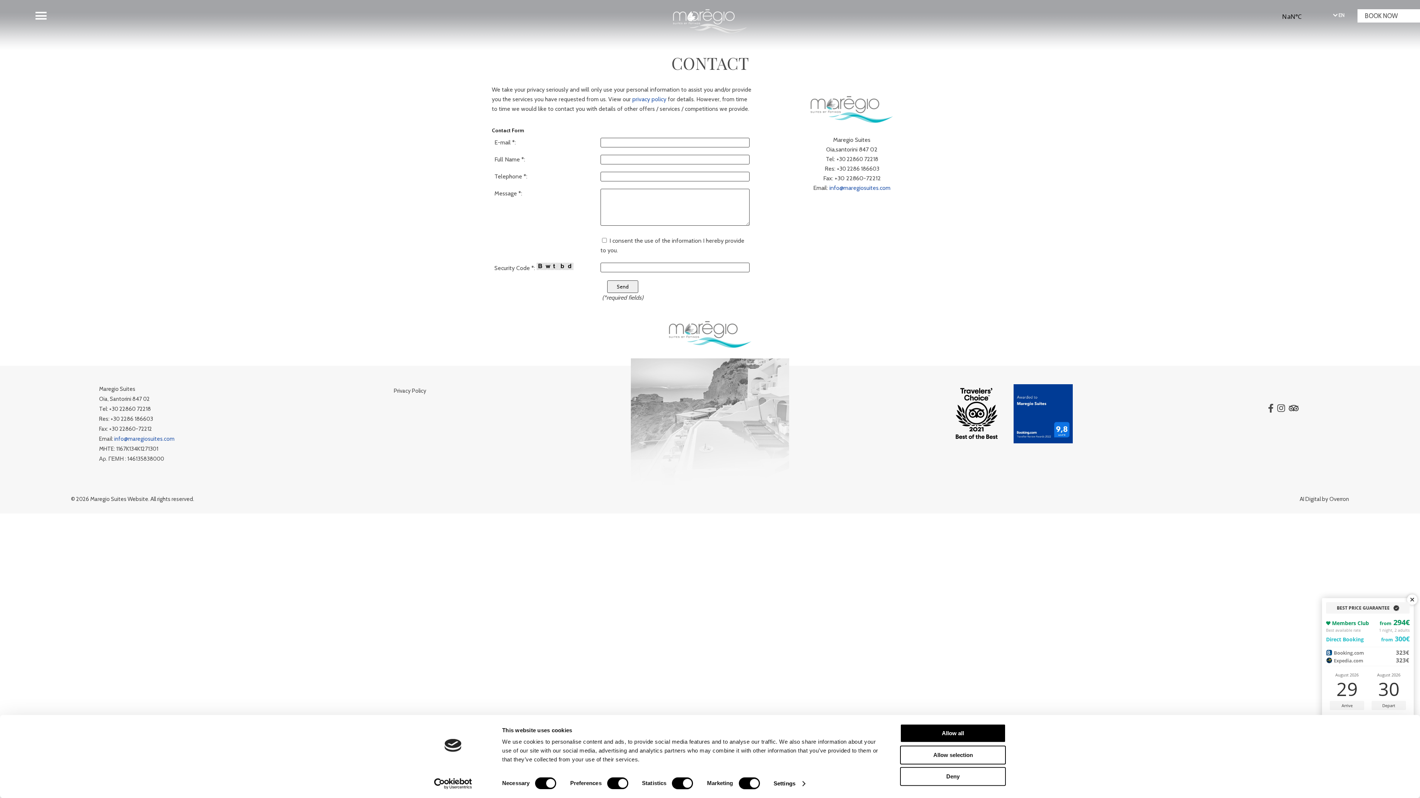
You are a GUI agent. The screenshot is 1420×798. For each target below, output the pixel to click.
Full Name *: (509, 159)
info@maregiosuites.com (859, 187)
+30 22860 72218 (857, 159)
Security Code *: (515, 268)
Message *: (508, 193)
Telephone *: (510, 176)
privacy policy (649, 99)
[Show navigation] (41, 15)
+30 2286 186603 (858, 169)
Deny (953, 776)
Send (623, 287)
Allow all (953, 733)
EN (1341, 15)
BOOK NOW (1381, 16)
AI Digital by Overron (1324, 499)
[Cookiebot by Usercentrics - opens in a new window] (453, 783)
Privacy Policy (410, 391)
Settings (784, 783)
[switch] (617, 783)
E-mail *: (505, 142)
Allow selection (953, 755)
